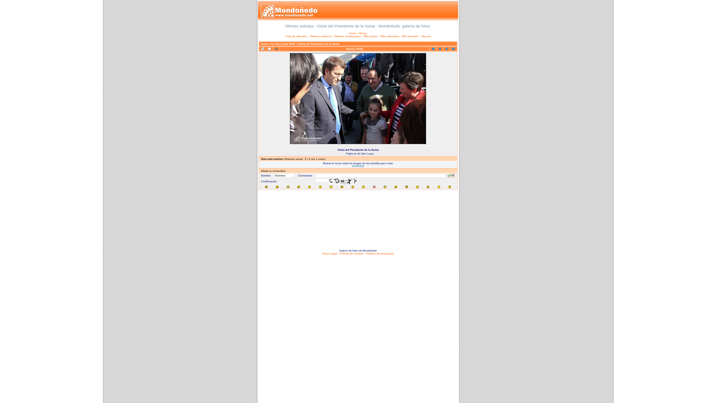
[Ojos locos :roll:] (406, 186)
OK (453, 175)
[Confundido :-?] (363, 186)
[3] (358, 166)
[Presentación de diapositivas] (276, 49)
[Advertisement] (358, 218)
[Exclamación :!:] (438, 186)
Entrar (363, 33)
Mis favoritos (410, 36)
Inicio (352, 33)
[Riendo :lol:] (266, 186)
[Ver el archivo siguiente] (446, 49)
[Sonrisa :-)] (298, 186)
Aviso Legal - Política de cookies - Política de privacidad (358, 253)
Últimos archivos (321, 36)
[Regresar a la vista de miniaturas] (262, 49)
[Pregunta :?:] (449, 186)
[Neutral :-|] (309, 186)
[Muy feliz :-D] (288, 186)
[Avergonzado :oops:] (374, 186)
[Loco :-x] (395, 186)
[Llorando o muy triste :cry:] (331, 186)
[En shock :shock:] (385, 186)
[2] (355, 166)
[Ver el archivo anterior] (439, 49)
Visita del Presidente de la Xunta (318, 43)
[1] (353, 166)
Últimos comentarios (348, 36)
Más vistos (371, 36)
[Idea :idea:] (428, 186)
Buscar (426, 36)
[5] (363, 166)
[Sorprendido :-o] (352, 186)
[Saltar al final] (453, 49)
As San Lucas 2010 (283, 43)
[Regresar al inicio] (433, 49)
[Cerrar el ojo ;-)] (417, 186)
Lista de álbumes (296, 36)
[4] (360, 166)
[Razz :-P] (277, 186)
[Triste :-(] (320, 186)
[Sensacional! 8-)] (341, 186)
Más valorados (390, 36)
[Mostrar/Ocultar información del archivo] (269, 49)
